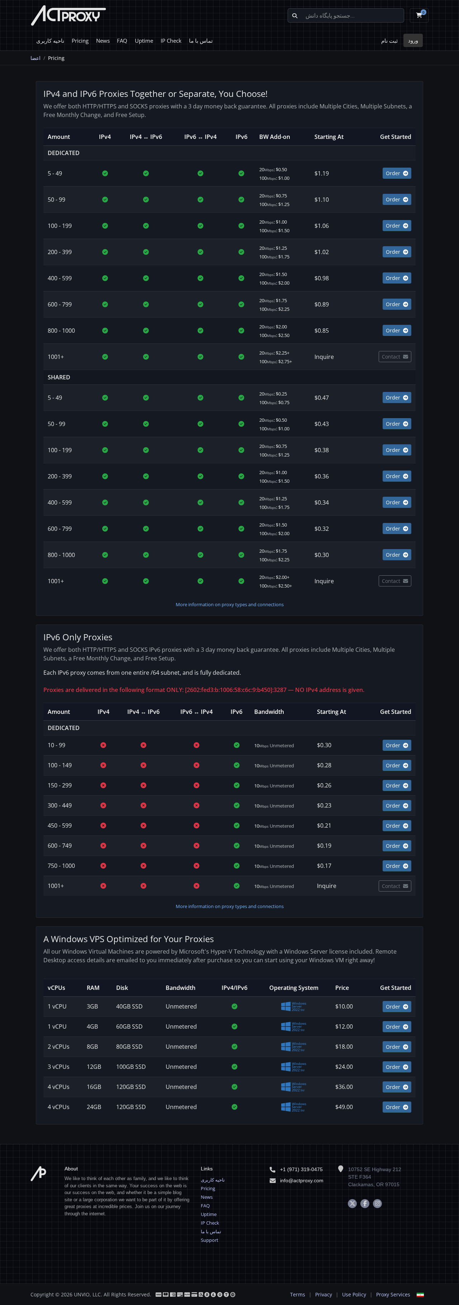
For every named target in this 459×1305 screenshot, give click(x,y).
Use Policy (354, 1294)
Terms (297, 1294)
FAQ (122, 40)
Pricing (80, 40)
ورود (413, 40)
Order (394, 173)
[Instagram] (377, 1203)
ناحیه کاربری (50, 40)
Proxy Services (393, 1294)
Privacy (323, 1294)
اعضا (35, 58)
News (103, 40)
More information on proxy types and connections (230, 604)
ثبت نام (389, 40)
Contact (392, 356)
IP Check (171, 40)
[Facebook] (364, 1203)
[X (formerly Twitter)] (352, 1203)
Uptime (144, 40)
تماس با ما (201, 40)
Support (209, 1240)
